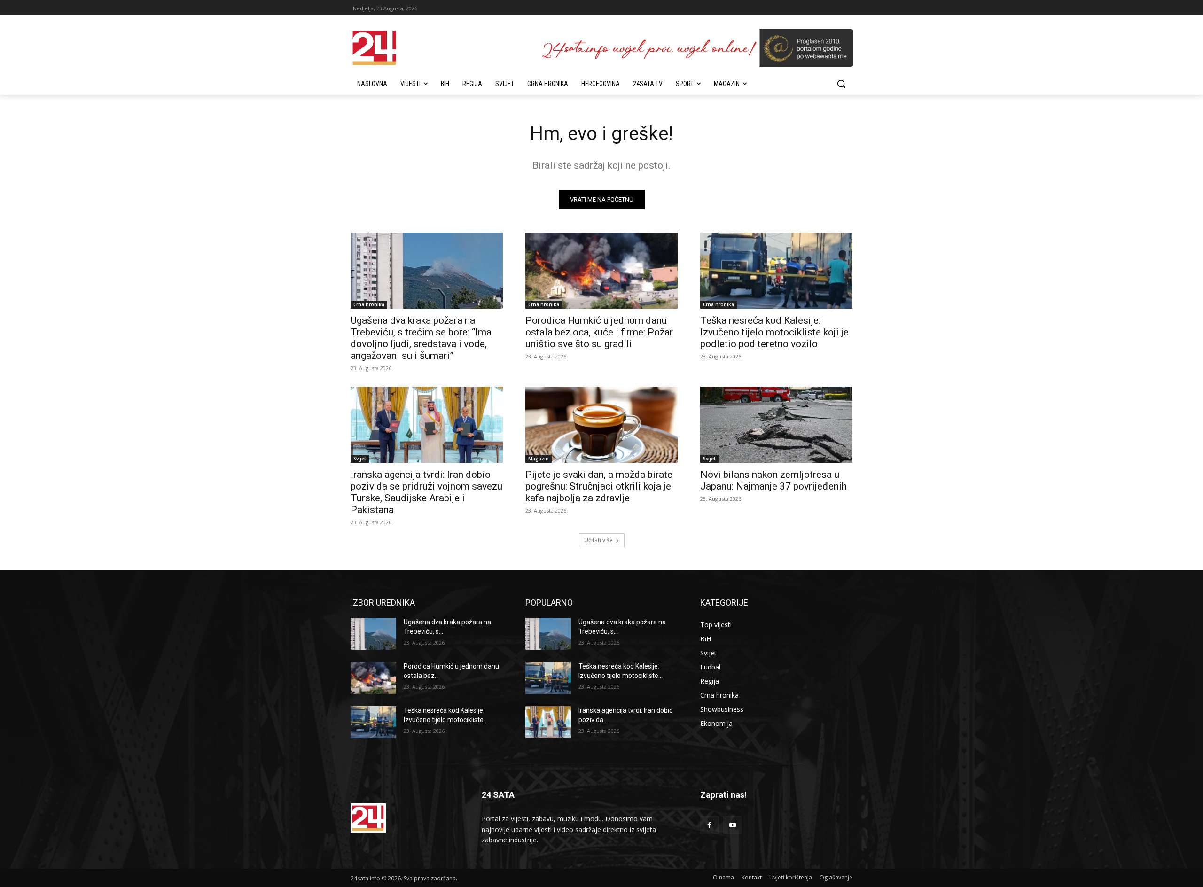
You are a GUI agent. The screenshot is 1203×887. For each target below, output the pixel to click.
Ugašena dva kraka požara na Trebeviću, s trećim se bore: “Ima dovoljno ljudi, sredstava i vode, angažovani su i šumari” (421, 338)
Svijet (359, 458)
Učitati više (598, 540)
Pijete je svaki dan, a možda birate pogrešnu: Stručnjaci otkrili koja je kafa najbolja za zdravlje (598, 486)
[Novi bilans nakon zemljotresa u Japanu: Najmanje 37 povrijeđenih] (776, 425)
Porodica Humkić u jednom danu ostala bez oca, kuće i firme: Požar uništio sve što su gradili (599, 332)
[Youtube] (732, 825)
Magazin (538, 458)
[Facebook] (709, 825)
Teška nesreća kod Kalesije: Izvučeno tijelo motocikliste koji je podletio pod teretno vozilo (774, 332)
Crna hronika (368, 304)
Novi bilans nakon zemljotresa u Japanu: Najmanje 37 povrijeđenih (773, 480)
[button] (841, 83)
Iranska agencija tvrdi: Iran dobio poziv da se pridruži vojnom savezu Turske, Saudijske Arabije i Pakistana (426, 492)
